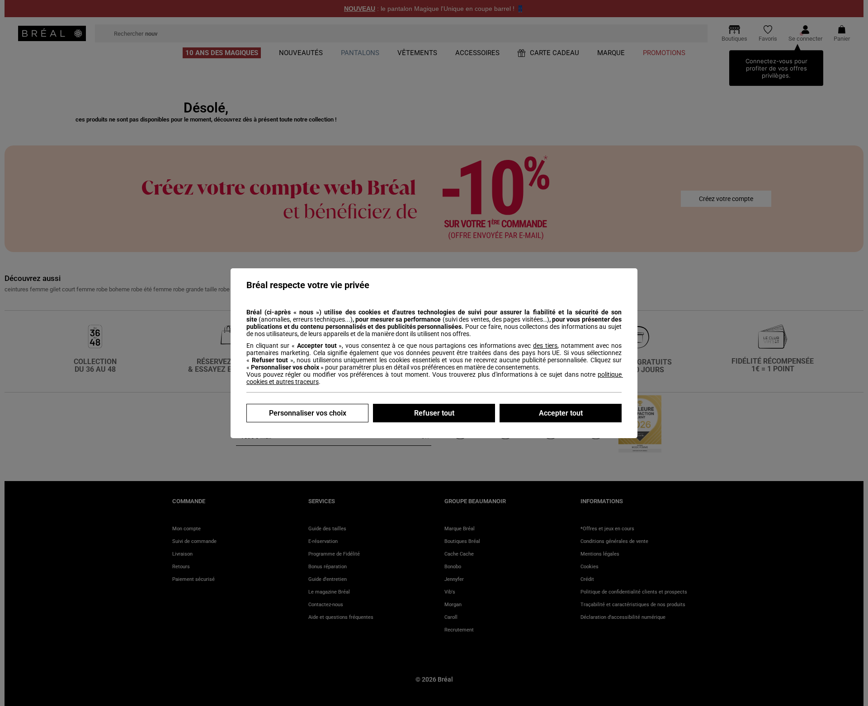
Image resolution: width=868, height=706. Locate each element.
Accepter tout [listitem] (561, 413)
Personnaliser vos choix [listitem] (307, 413)
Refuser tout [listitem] (434, 413)
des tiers (545, 345)
